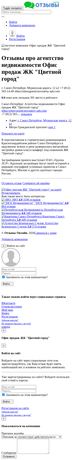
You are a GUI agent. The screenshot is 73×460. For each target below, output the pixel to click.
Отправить (9, 456)
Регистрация (17, 39)
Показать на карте (13, 133)
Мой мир (7, 309)
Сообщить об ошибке (36, 183)
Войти (20, 35)
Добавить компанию (14, 239)
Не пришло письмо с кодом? (16, 323)
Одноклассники (11, 306)
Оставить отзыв (11, 183)
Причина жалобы (12, 433)
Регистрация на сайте (15, 408)
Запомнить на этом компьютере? (26, 277)
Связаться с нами (46, 232)
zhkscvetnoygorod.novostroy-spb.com (24, 110)
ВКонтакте (8, 303)
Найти (13, 22)
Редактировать (10, 193)
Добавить (22, 25)
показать (26, 114)
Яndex (5, 313)
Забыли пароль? (9, 320)
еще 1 (51, 127)
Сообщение (8, 452)
